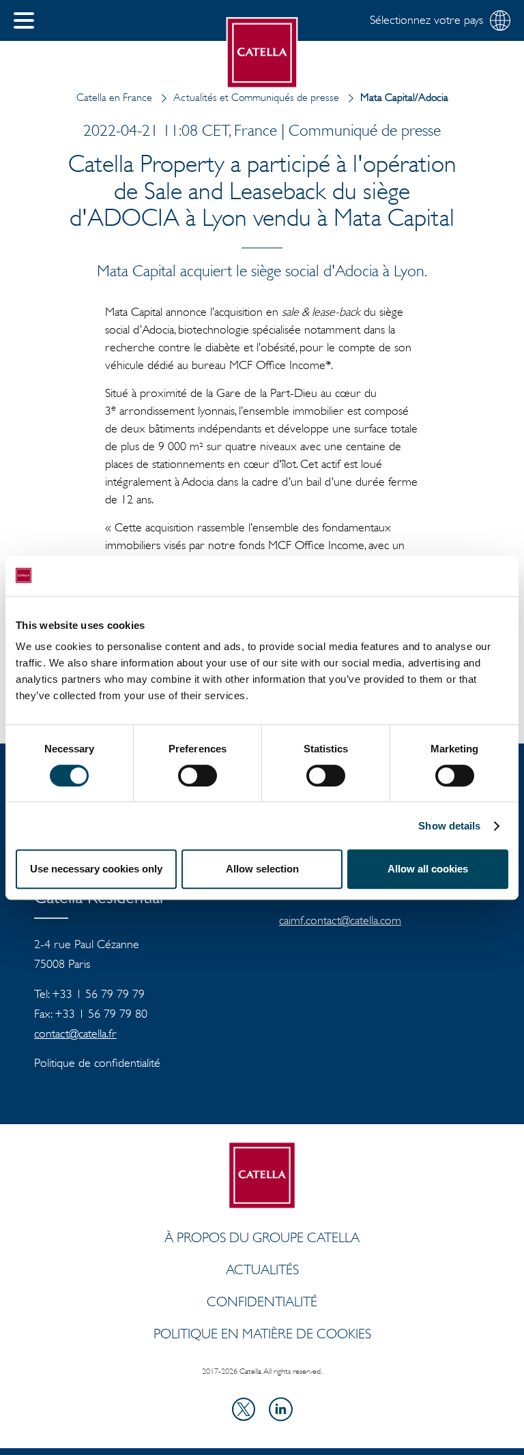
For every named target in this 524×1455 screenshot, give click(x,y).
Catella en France (114, 97)
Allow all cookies (428, 869)
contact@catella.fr (75, 1033)
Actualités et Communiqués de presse (256, 97)
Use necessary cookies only (96, 869)
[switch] (197, 776)
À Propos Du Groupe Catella (262, 1237)
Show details (449, 826)
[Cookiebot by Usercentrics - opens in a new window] (448, 575)
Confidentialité (262, 1301)
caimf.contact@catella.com (340, 920)
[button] (24, 20)
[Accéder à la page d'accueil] (262, 53)
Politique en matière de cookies (262, 1333)
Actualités (262, 1269)
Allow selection (262, 869)
